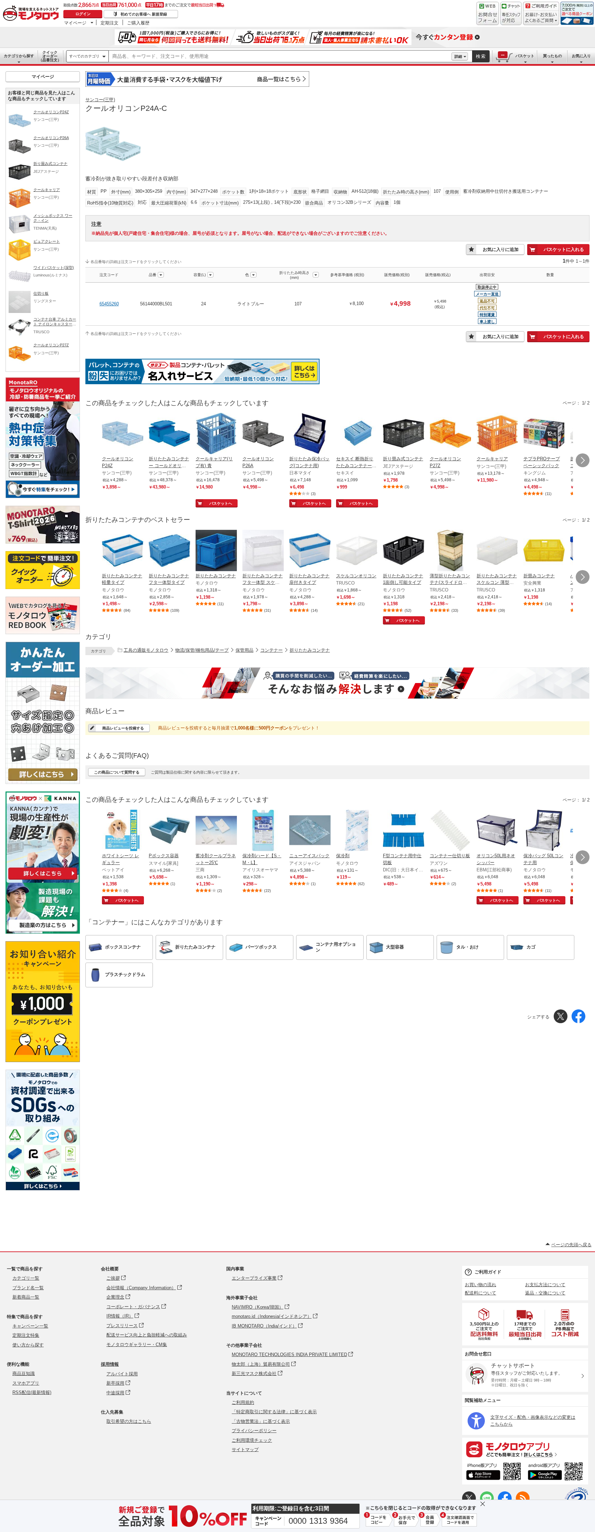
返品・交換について (545, 1292)
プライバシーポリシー (254, 1430)
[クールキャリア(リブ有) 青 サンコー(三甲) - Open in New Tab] (216, 434)
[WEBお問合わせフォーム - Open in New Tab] (487, 13)
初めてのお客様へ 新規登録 (144, 14)
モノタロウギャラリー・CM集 (136, 1344)
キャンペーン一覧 (30, 1326)
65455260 (109, 303)
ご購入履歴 (138, 22)
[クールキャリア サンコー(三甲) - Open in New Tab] (497, 434)
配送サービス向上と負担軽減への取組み (146, 1334)
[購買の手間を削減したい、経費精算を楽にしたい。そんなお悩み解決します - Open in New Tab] (337, 683)
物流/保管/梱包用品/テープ (202, 650)
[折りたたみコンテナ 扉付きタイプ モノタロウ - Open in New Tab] (310, 551)
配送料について (480, 1292)
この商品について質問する (116, 772)
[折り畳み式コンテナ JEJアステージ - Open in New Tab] (403, 434)
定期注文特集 (25, 1335)
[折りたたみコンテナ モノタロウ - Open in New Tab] (216, 551)
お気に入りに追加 (501, 249)
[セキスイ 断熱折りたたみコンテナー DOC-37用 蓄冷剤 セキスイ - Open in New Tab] (356, 434)
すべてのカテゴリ (84, 56)
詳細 (458, 56)
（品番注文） (50, 56)
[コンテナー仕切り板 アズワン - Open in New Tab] (450, 831)
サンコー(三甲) (100, 99)
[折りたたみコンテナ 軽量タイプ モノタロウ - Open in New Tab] (122, 551)
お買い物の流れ (480, 1284)
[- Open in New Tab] (484, 1324)
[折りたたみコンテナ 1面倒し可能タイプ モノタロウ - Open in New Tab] (403, 551)
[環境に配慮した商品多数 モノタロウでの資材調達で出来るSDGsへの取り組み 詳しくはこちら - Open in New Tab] (43, 1189)
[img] (32, 13)
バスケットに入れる (564, 249)
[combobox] (280, 56)
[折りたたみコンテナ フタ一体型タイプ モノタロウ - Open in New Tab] (169, 551)
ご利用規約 (243, 1402)
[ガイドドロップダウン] (541, 18)
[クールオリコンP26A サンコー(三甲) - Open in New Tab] (263, 434)
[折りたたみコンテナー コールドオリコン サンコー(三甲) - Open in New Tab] (169, 434)
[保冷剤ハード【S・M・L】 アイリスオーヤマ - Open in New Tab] (263, 831)
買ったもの (552, 56)
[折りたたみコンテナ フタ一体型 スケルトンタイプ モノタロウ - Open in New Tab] (263, 551)
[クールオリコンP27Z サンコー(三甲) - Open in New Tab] (450, 434)
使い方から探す (28, 1344)
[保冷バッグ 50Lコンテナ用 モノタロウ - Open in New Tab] (544, 831)
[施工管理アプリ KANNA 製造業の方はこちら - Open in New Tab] (43, 932)
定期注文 (109, 22)
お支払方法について (545, 1284)
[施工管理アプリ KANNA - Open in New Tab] (43, 879)
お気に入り (581, 56)
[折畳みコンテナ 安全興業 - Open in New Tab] (544, 551)
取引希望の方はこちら (128, 1421)
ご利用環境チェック (252, 1440)
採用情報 (110, 1364)
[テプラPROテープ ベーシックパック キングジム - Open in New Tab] (544, 434)
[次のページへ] (582, 460)
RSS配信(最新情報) (31, 1392)
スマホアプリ (25, 1383)
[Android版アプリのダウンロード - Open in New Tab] (556, 1472)
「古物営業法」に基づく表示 (261, 1421)
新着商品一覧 (25, 1297)
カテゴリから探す (19, 56)
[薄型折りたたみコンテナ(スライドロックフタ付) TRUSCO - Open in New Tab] (450, 551)
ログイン (83, 14)
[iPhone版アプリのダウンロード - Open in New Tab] (493, 1472)
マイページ (75, 22)
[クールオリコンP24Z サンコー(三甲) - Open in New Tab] (122, 434)
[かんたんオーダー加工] (43, 782)
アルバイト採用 (122, 1373)
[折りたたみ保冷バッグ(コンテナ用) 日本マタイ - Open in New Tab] (310, 434)
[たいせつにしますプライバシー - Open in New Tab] (576, 1499)
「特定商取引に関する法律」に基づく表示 (274, 1411)
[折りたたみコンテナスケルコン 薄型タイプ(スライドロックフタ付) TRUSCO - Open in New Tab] (497, 551)
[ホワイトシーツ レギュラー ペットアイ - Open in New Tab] (122, 831)
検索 (481, 56)
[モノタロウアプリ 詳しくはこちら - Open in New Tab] (525, 1449)
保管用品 (244, 650)
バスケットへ (220, 503)
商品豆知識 (23, 1373)
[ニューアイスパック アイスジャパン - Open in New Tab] (310, 831)
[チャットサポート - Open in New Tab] (511, 13)
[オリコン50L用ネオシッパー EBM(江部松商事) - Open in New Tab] (497, 831)
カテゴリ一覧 (25, 1278)
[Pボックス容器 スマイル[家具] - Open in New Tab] (169, 831)
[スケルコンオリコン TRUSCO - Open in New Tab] (356, 551)
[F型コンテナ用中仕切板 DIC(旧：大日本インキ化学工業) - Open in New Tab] (403, 831)
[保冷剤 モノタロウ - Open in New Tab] (356, 831)
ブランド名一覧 (28, 1287)
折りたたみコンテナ (310, 650)
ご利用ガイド (487, 1271)
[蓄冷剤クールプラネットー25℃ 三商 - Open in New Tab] (216, 831)
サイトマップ (245, 1449)
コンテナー (271, 650)
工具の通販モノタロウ (146, 650)
